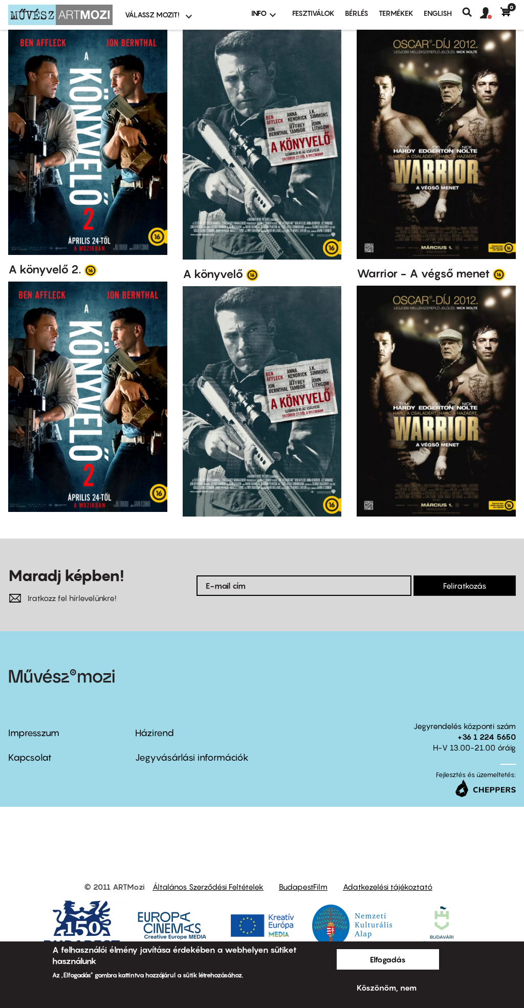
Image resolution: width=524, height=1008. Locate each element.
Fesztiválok (313, 13)
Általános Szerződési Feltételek (208, 886)
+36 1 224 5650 (486, 736)
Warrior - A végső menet (423, 273)
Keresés (471, 12)
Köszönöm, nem (387, 987)
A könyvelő (213, 274)
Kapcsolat (30, 757)
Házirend (154, 732)
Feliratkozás (464, 585)
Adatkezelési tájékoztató (387, 886)
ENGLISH (438, 13)
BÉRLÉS (356, 13)
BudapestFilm (303, 886)
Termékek (396, 13)
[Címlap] (60, 15)
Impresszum (33, 732)
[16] (90, 269)
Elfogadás (388, 959)
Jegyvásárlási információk (192, 757)
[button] (490, 13)
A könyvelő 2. (44, 269)
